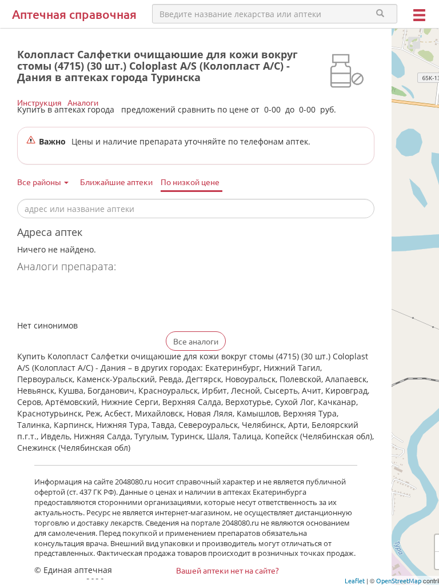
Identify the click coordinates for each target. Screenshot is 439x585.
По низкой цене (190, 182)
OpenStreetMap (398, 580)
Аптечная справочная (74, 14)
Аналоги (82, 102)
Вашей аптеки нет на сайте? (227, 570)
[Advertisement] (151, 298)
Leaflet (355, 580)
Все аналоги (195, 341)
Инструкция (39, 102)
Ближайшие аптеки (116, 182)
